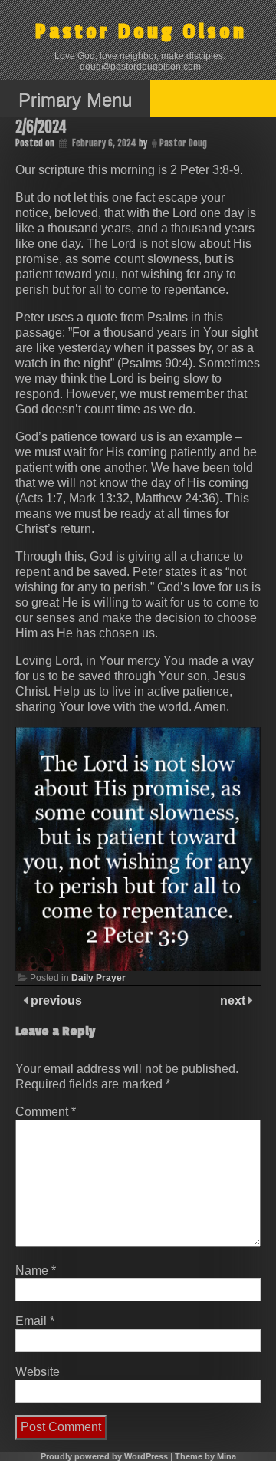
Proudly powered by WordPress (104, 1456)
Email (34, 1321)
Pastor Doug (183, 143)
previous (55, 1000)
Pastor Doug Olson (141, 31)
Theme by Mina (205, 1456)
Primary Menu (75, 99)
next (234, 1000)
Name (35, 1270)
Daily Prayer (98, 977)
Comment (45, 1111)
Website (37, 1371)
